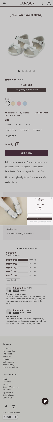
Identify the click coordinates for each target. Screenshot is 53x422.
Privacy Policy (32, 223)
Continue (39, 218)
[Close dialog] (51, 198)
